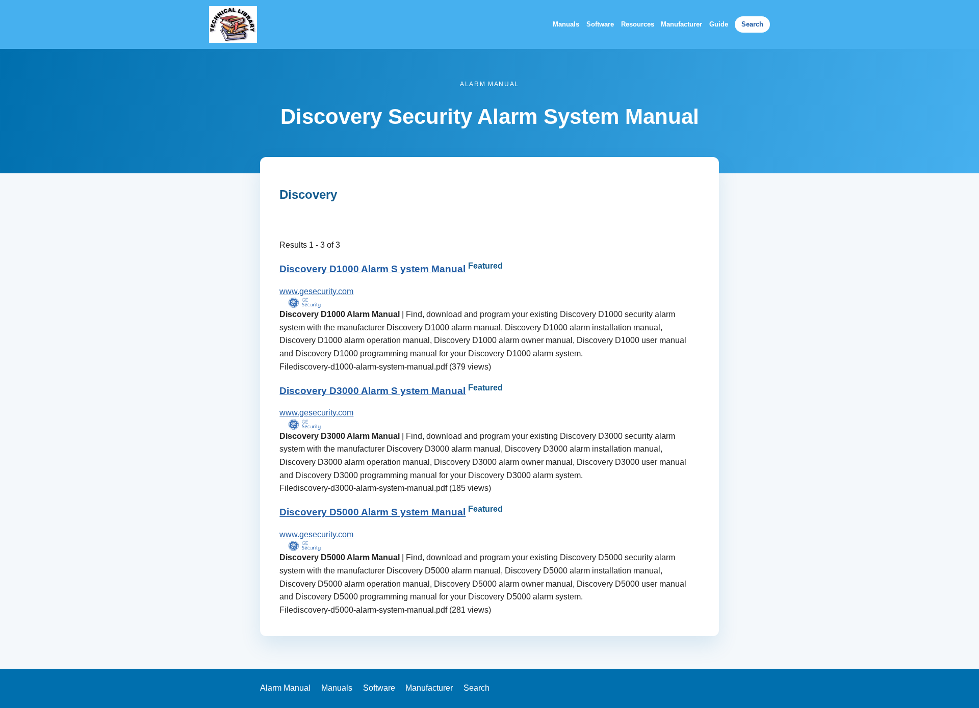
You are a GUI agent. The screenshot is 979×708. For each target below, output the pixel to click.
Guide (718, 24)
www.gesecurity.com (316, 291)
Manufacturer (681, 24)
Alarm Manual (285, 688)
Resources (637, 24)
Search (752, 24)
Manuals (566, 24)
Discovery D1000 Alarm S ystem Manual (372, 269)
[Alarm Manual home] (233, 24)
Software (600, 24)
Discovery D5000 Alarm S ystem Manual (372, 512)
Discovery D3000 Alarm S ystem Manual (372, 390)
